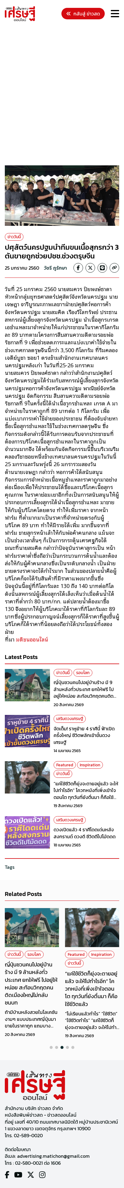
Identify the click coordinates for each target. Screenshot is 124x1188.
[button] (51, 1047)
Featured (64, 765)
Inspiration (90, 765)
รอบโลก (83, 673)
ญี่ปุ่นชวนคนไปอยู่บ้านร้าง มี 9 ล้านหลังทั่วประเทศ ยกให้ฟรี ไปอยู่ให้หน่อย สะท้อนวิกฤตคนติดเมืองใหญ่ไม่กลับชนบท (84, 692)
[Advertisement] (62, 94)
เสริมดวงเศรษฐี (69, 719)
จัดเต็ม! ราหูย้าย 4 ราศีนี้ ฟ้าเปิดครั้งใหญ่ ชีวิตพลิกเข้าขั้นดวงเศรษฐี (84, 735)
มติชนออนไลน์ (31, 639)
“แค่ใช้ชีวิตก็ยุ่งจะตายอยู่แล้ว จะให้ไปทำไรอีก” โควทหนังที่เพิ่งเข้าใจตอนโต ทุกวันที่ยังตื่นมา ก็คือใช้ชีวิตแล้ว (86, 793)
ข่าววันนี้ (14, 237)
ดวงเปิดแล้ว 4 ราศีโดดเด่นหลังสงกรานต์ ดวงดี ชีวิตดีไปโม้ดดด (85, 833)
